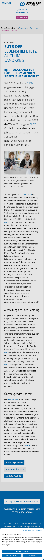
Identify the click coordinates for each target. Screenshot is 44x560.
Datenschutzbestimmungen (32, 530)
